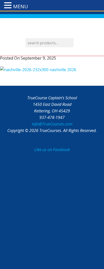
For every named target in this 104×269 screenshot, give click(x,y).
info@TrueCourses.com (52, 124)
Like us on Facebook (52, 149)
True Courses (52, 29)
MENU (20, 6)
